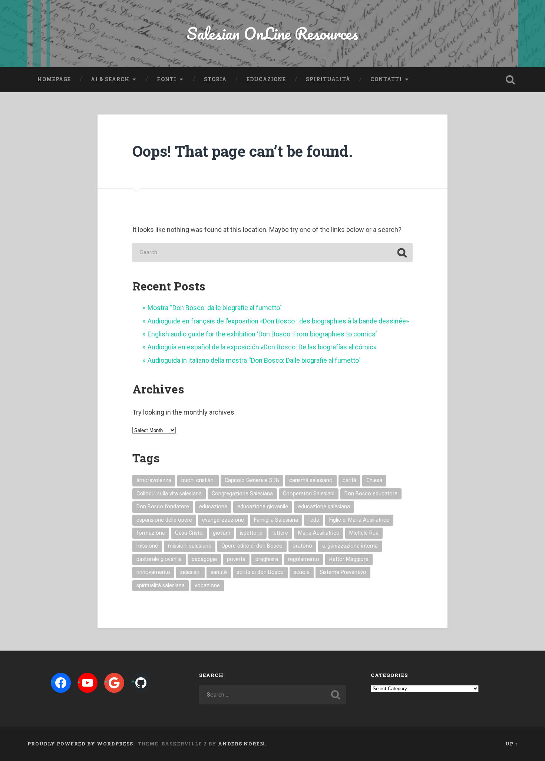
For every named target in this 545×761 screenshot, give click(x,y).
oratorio (302, 546)
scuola (302, 572)
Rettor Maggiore (349, 559)
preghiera (266, 559)
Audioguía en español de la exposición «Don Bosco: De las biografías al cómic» (262, 347)
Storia (215, 79)
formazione (150, 533)
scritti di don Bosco (260, 572)
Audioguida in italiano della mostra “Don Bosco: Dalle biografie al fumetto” (254, 360)
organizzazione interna (350, 546)
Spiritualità (328, 79)
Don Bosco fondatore (162, 507)
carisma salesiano (311, 480)
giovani (221, 533)
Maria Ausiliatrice (318, 533)
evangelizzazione (223, 520)
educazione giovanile (262, 507)
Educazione (266, 79)
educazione (213, 507)
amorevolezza (153, 480)
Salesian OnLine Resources (272, 33)
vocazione (207, 585)
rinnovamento (153, 572)
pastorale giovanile (159, 559)
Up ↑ (511, 744)
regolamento (303, 559)
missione (147, 546)
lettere (280, 533)
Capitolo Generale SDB (252, 480)
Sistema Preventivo (343, 572)
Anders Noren (241, 744)
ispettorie (251, 533)
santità (219, 572)
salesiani (190, 572)
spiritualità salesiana (160, 585)
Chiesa (374, 480)
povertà (236, 559)
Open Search (510, 79)
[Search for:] (272, 252)
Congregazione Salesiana (242, 494)
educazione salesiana (324, 507)
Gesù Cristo (189, 533)
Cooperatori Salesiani (308, 494)
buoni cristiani (198, 480)
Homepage (54, 79)
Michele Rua (364, 533)
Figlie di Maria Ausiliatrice (359, 520)
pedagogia (204, 559)
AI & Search (110, 79)
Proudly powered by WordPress (80, 744)
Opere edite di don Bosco (252, 546)
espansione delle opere (164, 520)
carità (349, 480)
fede (313, 520)
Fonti (166, 79)
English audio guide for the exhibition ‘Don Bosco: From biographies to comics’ (262, 334)
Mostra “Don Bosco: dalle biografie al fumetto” (215, 308)
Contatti (386, 79)
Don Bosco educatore (370, 494)
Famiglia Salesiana (276, 520)
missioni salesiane (189, 546)
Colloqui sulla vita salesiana (169, 494)
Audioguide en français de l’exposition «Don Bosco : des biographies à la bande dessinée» (278, 321)
